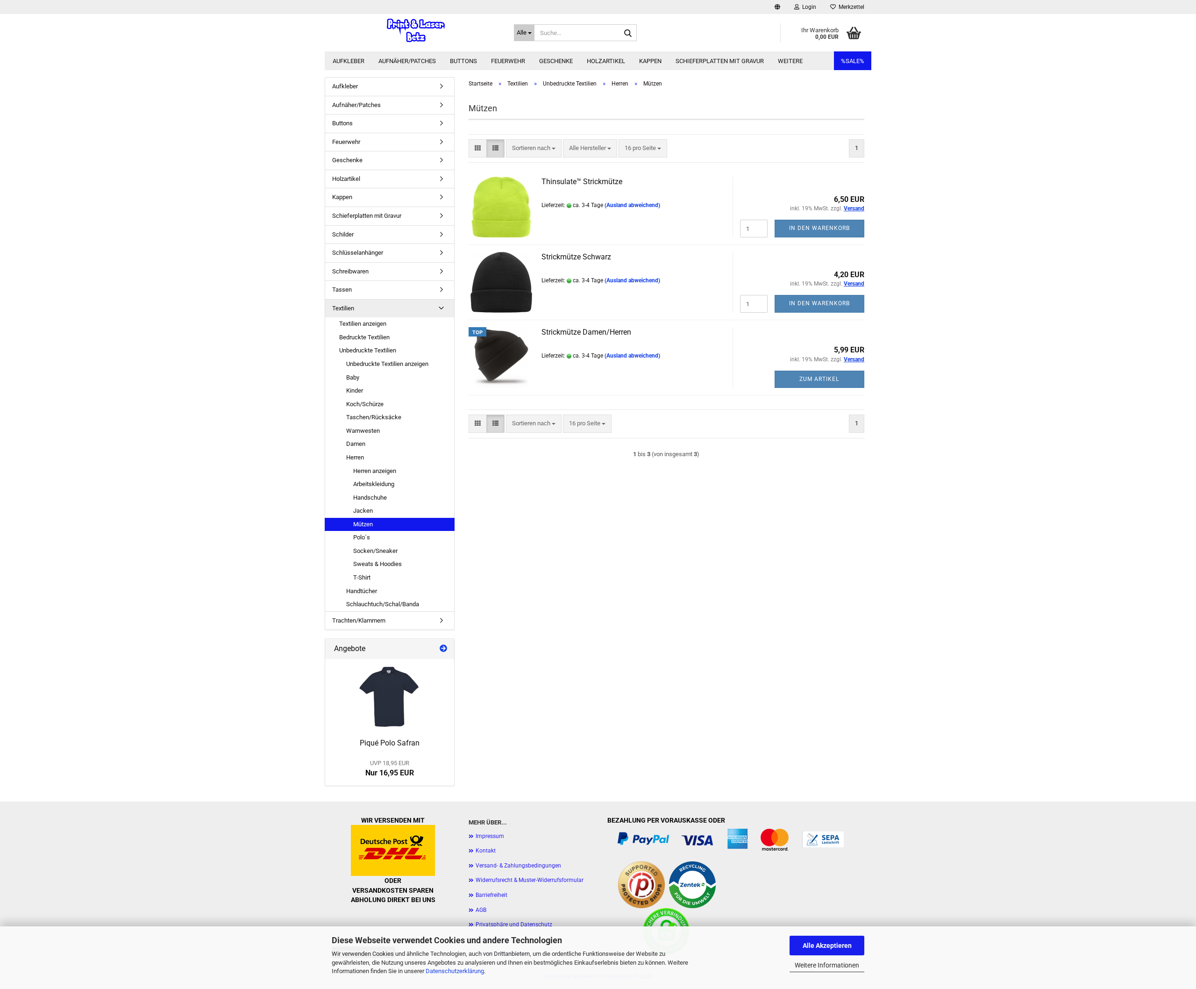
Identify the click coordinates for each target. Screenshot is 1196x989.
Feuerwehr (508, 60)
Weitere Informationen (827, 965)
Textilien (343, 308)
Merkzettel (850, 7)
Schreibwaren (350, 271)
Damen (355, 443)
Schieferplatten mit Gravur (720, 60)
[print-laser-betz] (416, 30)
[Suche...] (628, 33)
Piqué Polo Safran (390, 742)
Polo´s (361, 537)
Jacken (363, 510)
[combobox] (534, 148)
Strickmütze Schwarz (576, 256)
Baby (352, 377)
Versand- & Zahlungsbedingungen (518, 865)
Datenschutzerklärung (455, 971)
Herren (355, 457)
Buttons (463, 60)
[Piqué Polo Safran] (389, 696)
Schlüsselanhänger (357, 252)
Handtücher (361, 591)
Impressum (490, 836)
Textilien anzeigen (362, 323)
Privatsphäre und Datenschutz (514, 924)
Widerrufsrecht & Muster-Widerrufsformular (530, 880)
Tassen (342, 289)
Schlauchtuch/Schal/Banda (382, 604)
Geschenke (556, 60)
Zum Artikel (819, 379)
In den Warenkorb (819, 228)
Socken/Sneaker (375, 550)
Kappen (650, 60)
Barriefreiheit (491, 895)
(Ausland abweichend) (632, 205)
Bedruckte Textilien (364, 337)
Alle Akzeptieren (827, 945)
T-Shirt (361, 577)
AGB (481, 910)
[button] (777, 7)
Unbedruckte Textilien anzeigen (387, 363)
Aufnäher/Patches (407, 60)
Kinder (354, 390)
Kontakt (486, 850)
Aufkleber (348, 60)
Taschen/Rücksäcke (373, 417)
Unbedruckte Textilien (367, 350)
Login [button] (807, 7)
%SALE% (852, 60)
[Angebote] (443, 649)
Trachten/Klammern (358, 620)
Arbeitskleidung (373, 483)
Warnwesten (363, 430)
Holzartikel (606, 60)
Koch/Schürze (365, 404)
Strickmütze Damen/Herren (586, 332)
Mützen (363, 524)
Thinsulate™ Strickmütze (581, 181)
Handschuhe (370, 497)
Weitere (790, 60)
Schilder (343, 234)
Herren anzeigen (374, 470)
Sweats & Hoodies (377, 563)
